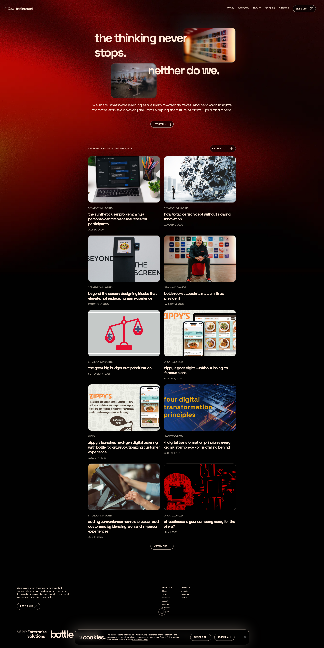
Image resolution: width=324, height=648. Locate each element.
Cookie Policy (166, 637)
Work (164, 594)
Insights (165, 604)
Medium (184, 597)
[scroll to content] (162, 612)
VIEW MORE (160, 546)
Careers (165, 611)
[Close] (245, 637)
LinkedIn (184, 591)
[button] (170, 546)
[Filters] (232, 148)
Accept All (201, 637)
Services (165, 597)
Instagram (185, 594)
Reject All (224, 637)
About (165, 601)
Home (164, 591)
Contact (166, 607)
